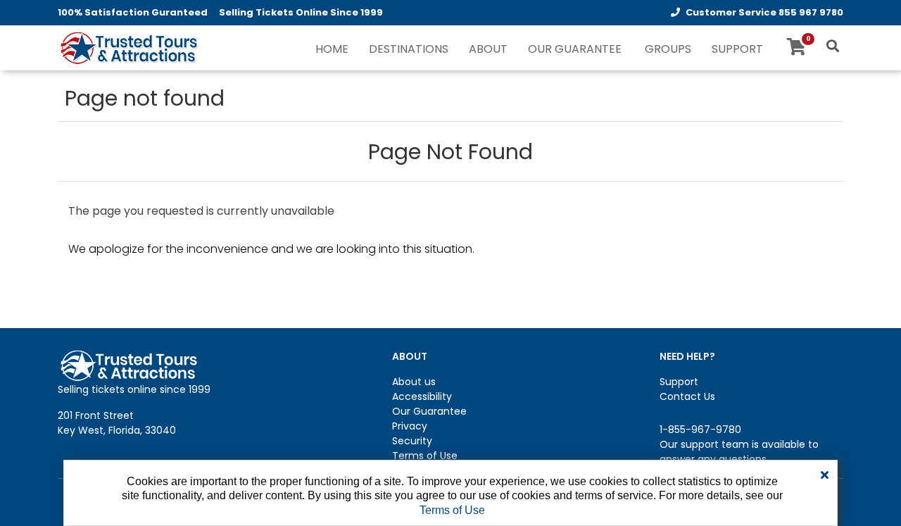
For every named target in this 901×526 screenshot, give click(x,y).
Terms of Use (425, 456)
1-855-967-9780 (700, 429)
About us (414, 382)
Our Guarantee (429, 411)
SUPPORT (737, 49)
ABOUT (488, 49)
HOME (331, 49)
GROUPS (668, 49)
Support (679, 382)
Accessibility (422, 396)
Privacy (409, 426)
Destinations (408, 49)
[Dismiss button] (824, 475)
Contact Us (687, 396)
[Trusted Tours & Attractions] (128, 49)
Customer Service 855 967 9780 (764, 12)
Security (412, 441)
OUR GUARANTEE (575, 49)
